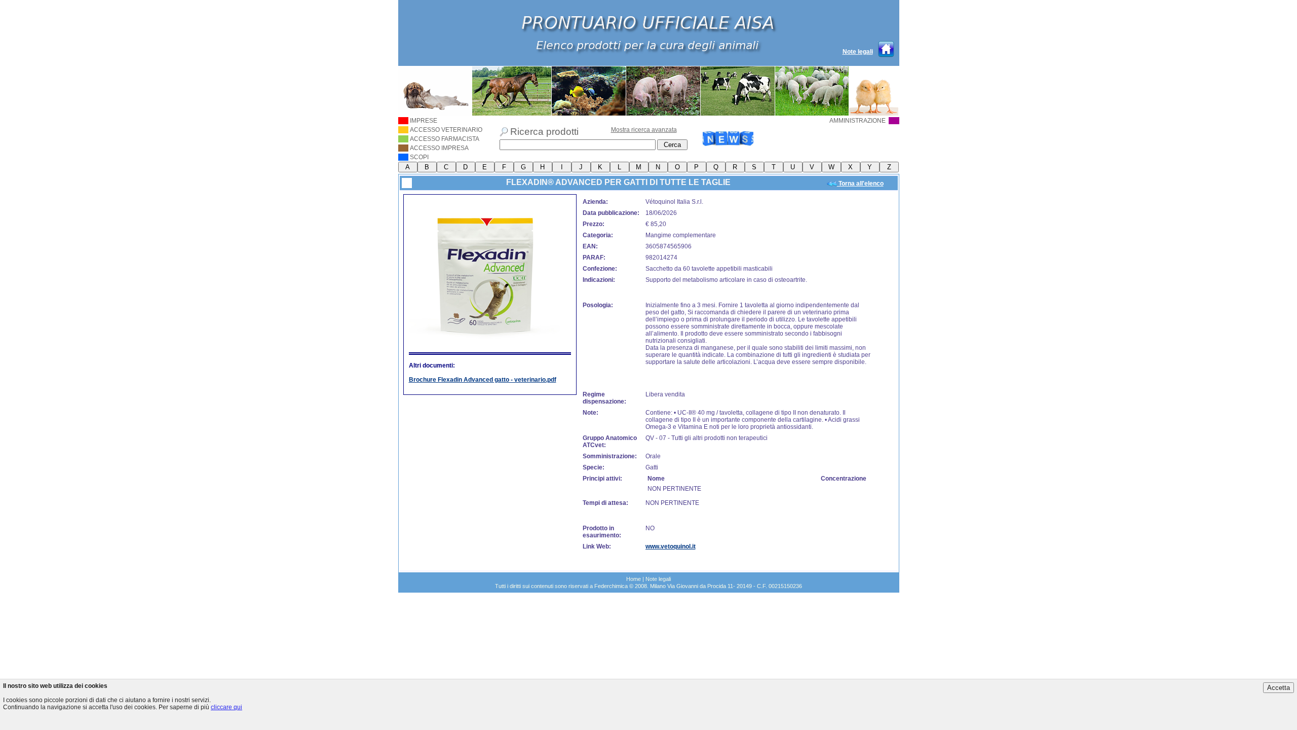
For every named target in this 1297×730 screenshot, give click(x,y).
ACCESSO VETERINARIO (446, 129)
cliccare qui (226, 707)
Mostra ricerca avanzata (644, 129)
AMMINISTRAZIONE (858, 120)
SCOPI (419, 157)
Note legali (858, 51)
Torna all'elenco (860, 183)
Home (633, 579)
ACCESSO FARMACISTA (444, 138)
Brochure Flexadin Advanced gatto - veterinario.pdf (482, 379)
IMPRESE (423, 120)
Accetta (1278, 687)
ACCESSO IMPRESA (439, 148)
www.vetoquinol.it (670, 546)
